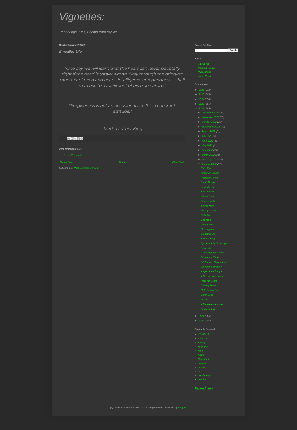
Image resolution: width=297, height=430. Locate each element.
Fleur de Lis (207, 187)
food (200, 350)
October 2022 (209, 121)
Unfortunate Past (210, 290)
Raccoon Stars (209, 280)
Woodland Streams (211, 266)
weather (202, 379)
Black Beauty (208, 201)
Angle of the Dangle (211, 271)
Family (201, 342)
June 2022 (208, 140)
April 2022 (207, 150)
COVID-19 (203, 334)
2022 (202, 108)
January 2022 (209, 164)
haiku (201, 354)
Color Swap (207, 294)
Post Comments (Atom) (87, 167)
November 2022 (211, 117)
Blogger (182, 407)
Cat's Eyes (206, 168)
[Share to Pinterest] (81, 138)
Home (122, 162)
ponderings (204, 375)
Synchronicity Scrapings (214, 243)
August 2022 (209, 131)
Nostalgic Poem (209, 177)
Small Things (208, 182)
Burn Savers (207, 191)
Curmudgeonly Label (212, 252)
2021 (202, 316)
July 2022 (207, 136)
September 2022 (211, 126)
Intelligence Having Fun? (214, 262)
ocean (201, 367)
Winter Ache (207, 224)
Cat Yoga (206, 219)
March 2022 (208, 154)
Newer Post (66, 162)
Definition (206, 215)
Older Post (178, 162)
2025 (202, 94)
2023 (202, 103)
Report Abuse (204, 388)
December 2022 (211, 112)
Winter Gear (207, 196)
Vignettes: (82, 16)
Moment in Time (210, 257)
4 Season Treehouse (212, 276)
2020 (202, 320)
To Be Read (204, 76)
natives (202, 363)
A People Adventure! (212, 304)
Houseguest (207, 229)
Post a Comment (72, 155)
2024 (202, 99)
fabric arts (203, 338)
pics (200, 371)
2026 (202, 89)
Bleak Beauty (208, 309)
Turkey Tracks (208, 210)
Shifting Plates (208, 285)
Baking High (207, 205)
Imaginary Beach (210, 172)
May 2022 (207, 145)
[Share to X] (75, 138)
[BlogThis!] (72, 138)
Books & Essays (206, 67)
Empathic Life (208, 233)
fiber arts (203, 346)
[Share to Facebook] (78, 138)
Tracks (204, 299)
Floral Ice (206, 248)
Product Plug (208, 238)
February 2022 (210, 159)
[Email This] (68, 138)
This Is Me (203, 63)
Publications (204, 71)
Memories (203, 359)
